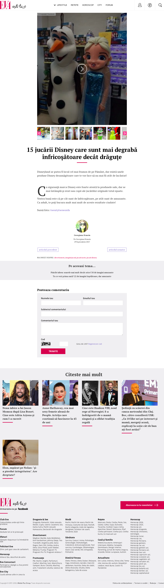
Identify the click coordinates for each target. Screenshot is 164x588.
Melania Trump (39, 550)
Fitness (74, 560)
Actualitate (103, 557)
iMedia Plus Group (23, 583)
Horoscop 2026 (136, 522)
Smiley (50, 545)
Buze (43, 565)
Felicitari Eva (6, 546)
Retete (74, 5)
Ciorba (114, 522)
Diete (67, 560)
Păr (34, 561)
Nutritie (77, 565)
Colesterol (69, 545)
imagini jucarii (70, 257)
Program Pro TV (39, 552)
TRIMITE (53, 351)
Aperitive (102, 529)
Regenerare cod (95, 344)
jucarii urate (81, 257)
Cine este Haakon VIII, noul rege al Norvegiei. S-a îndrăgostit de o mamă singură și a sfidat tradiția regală (99, 415)
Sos (124, 522)
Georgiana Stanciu (82, 235)
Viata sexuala (55, 522)
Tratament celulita (45, 568)
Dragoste (36, 522)
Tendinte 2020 (71, 531)
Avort (67, 549)
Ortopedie (88, 549)
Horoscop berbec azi (139, 570)
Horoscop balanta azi (139, 568)
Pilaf (124, 529)
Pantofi (91, 525)
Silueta (82, 568)
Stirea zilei (119, 560)
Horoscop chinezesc (138, 531)
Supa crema (118, 527)
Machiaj (43, 563)
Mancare (101, 522)
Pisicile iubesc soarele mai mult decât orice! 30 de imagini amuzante (82, 272)
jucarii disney (92, 257)
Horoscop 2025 (136, 524)
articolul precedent (48, 249)
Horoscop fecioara (138, 541)
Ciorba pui (117, 531)
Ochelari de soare (82, 529)
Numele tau (47, 298)
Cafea (106, 524)
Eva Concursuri (7, 562)
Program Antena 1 (54, 552)
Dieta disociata (71, 568)
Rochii (39, 561)
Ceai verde (75, 549)
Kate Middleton (53, 538)
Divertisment (39, 535)
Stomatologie (81, 542)
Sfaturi (3, 536)
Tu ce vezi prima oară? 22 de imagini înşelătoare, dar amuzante (82, 276)
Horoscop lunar (137, 536)
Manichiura (57, 563)
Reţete (101, 519)
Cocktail (109, 527)
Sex (61, 524)
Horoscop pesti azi (138, 564)
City (100, 5)
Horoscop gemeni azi (139, 547)
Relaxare (92, 560)
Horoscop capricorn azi (140, 554)
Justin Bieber (53, 547)
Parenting (102, 549)
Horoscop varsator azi (139, 561)
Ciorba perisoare (105, 531)
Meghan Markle (39, 538)
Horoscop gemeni (137, 543)
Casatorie (55, 524)
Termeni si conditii (140, 583)
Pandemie (102, 568)
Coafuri (36, 563)
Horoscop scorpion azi (139, 557)
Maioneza (117, 529)
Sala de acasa (81, 570)
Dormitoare (103, 547)
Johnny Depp (52, 540)
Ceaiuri (76, 540)
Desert (109, 529)
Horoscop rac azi (137, 545)
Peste (120, 522)
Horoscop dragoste (138, 529)
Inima (81, 540)
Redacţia (153, 583)
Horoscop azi (135, 527)
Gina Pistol (42, 547)
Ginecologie (70, 542)
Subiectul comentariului (53, 309)
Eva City (4, 571)
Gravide (101, 552)
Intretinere (74, 563)
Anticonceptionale (82, 545)
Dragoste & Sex (40, 519)
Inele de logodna (86, 527)
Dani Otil (42, 545)
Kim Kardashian (40, 540)
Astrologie (134, 534)
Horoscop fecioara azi (139, 550)
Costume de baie (80, 525)
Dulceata (118, 524)
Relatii (35, 524)
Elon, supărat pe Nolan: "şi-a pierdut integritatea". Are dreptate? (20, 471)
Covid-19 (118, 565)
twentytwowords (60, 210)
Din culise (102, 560)
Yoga (67, 563)
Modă (68, 519)
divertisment (59, 257)
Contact (161, 583)
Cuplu (41, 524)
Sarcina (68, 540)
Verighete (69, 529)
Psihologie (89, 540)
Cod (43, 339)
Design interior (114, 547)
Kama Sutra (38, 527)
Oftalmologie (88, 547)
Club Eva (4, 519)
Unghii (45, 561)
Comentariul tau (49, 320)
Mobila (110, 545)
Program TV (52, 550)
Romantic (45, 522)
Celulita (49, 565)
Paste (108, 522)
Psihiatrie (69, 552)
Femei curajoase (112, 552)
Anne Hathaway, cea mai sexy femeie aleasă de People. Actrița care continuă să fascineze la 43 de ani (59, 415)
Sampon (36, 565)
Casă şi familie (105, 539)
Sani (49, 563)
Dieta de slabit (88, 565)
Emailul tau (89, 298)
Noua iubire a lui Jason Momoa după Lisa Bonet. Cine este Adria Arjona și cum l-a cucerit (18, 413)
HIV (81, 549)
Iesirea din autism (110, 563)
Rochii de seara (78, 522)
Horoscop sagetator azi (140, 559)
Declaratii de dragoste (52, 529)
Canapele (118, 545)
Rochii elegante (72, 527)
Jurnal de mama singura (117, 549)
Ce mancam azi (109, 534)
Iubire (47, 524)
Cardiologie (77, 547)
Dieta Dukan (82, 560)
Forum (109, 5)
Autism (123, 552)
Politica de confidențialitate (122, 583)
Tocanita (101, 527)
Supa (112, 524)
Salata (100, 524)
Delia (35, 547)
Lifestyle (62, 5)
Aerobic (83, 563)
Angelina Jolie (47, 543)
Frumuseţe (38, 558)
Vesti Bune (109, 565)
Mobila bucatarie (105, 542)
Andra (56, 545)
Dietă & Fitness (73, 557)
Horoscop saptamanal (139, 573)
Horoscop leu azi (137, 566)
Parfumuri (53, 561)
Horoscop (88, 5)
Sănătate (70, 537)
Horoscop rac (136, 538)
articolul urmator (117, 249)
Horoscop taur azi (138, 552)
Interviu (110, 560)
